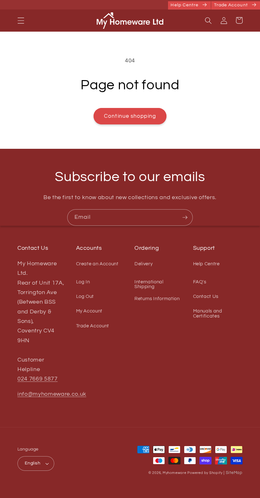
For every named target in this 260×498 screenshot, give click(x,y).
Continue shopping (130, 116)
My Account (89, 310)
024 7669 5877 (37, 379)
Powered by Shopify (204, 473)
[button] (21, 20)
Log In (83, 281)
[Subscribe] (184, 217)
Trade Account (92, 325)
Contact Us (206, 296)
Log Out (85, 296)
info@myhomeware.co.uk (51, 394)
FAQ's (199, 281)
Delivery (143, 264)
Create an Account (97, 264)
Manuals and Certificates (207, 313)
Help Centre (206, 264)
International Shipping (149, 284)
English (32, 463)
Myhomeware (174, 473)
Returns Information (157, 298)
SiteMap (234, 472)
